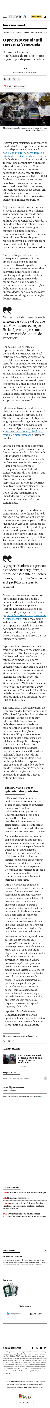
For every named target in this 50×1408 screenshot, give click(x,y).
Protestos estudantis (21, 1078)
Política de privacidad (14, 1384)
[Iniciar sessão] (45, 17)
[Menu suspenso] (5, 17)
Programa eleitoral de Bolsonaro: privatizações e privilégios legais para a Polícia (24, 1215)
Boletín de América (12, 1257)
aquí (40, 1096)
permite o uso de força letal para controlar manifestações (23, 433)
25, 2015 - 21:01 (28, 72)
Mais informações (9, 1090)
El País (20, 1066)
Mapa (24, 1384)
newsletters (9, 1251)
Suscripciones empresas (15, 1387)
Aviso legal (29, 1381)
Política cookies (39, 1381)
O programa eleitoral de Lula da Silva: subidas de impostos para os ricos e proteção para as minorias (23, 1206)
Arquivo (7, 1280)
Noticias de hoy (38, 1387)
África (19, 32)
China (46, 32)
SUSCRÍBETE (36, 17)
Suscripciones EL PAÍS (35, 1384)
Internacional (14, 25)
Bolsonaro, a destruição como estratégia (27, 1192)
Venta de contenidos (18, 1381)
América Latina (8, 32)
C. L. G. (25, 69)
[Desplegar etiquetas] (45, 1078)
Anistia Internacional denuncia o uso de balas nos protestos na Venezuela (31, 1059)
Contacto (7, 1381)
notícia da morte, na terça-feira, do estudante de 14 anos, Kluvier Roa (23, 154)
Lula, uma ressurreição (19, 1198)
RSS (25, 1387)
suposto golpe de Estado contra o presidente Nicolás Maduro (24, 615)
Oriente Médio (36, 32)
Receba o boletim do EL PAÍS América (21, 1036)
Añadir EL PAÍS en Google (16, 86)
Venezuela (7, 1078)
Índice (30, 1387)
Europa (26, 32)
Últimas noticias (11, 1188)
